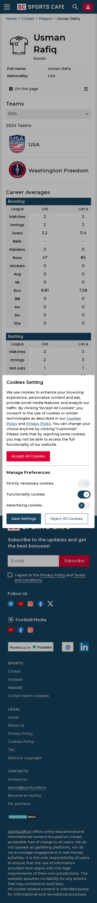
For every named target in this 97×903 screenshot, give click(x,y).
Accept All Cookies (28, 456)
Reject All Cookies (66, 518)
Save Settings (23, 518)
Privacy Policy (38, 423)
